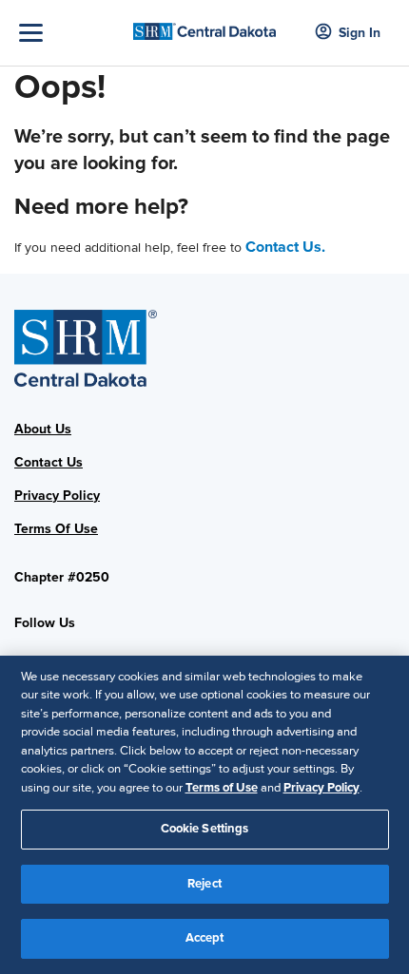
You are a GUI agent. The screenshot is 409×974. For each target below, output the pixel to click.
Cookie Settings (205, 828)
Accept (204, 937)
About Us (42, 429)
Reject (204, 883)
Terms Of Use (56, 529)
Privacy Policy (57, 495)
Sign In (359, 33)
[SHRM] (205, 25)
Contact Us (48, 462)
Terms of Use (221, 787)
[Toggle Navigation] (71, 33)
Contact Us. (285, 247)
